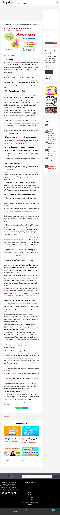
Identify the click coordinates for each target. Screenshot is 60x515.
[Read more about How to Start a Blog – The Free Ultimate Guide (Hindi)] (12, 431)
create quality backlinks (16, 373)
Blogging (18, 62)
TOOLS (42, 1)
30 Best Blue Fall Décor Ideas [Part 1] (52, 168)
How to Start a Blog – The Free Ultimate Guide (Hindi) (12, 439)
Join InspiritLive (30, 497)
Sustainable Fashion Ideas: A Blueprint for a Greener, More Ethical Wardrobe (52, 135)
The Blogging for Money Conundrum (10, 459)
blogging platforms (19, 249)
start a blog (9, 130)
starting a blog (23, 303)
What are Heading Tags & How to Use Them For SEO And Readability (30, 440)
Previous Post (5, 416)
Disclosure (30, 496)
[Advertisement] (21, 15)
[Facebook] (3, 493)
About (30, 491)
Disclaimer (30, 494)
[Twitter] (6, 493)
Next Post (38, 416)
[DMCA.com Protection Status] (55, 509)
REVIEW (37, 1)
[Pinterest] (9, 493)
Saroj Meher (14, 511)
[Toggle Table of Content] (36, 56)
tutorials (5, 290)
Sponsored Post (30, 501)
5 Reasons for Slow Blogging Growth (29, 459)
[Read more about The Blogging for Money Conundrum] (12, 451)
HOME (30, 486)
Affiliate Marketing (7, 378)
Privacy (30, 492)
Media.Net (12, 399)
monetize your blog (22, 399)
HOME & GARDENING (22, 3)
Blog (30, 487)
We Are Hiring (30, 499)
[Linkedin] (15, 493)
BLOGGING (23, 1)
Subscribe (49, 72)
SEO (17, 255)
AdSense (7, 399)
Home (18, 1)
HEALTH (31, 1)
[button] (57, 2)
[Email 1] (12, 493)
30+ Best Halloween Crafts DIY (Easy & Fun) (52, 127)
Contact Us (30, 489)
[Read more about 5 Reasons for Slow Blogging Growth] (30, 451)
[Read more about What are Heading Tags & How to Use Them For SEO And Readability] (30, 431)
